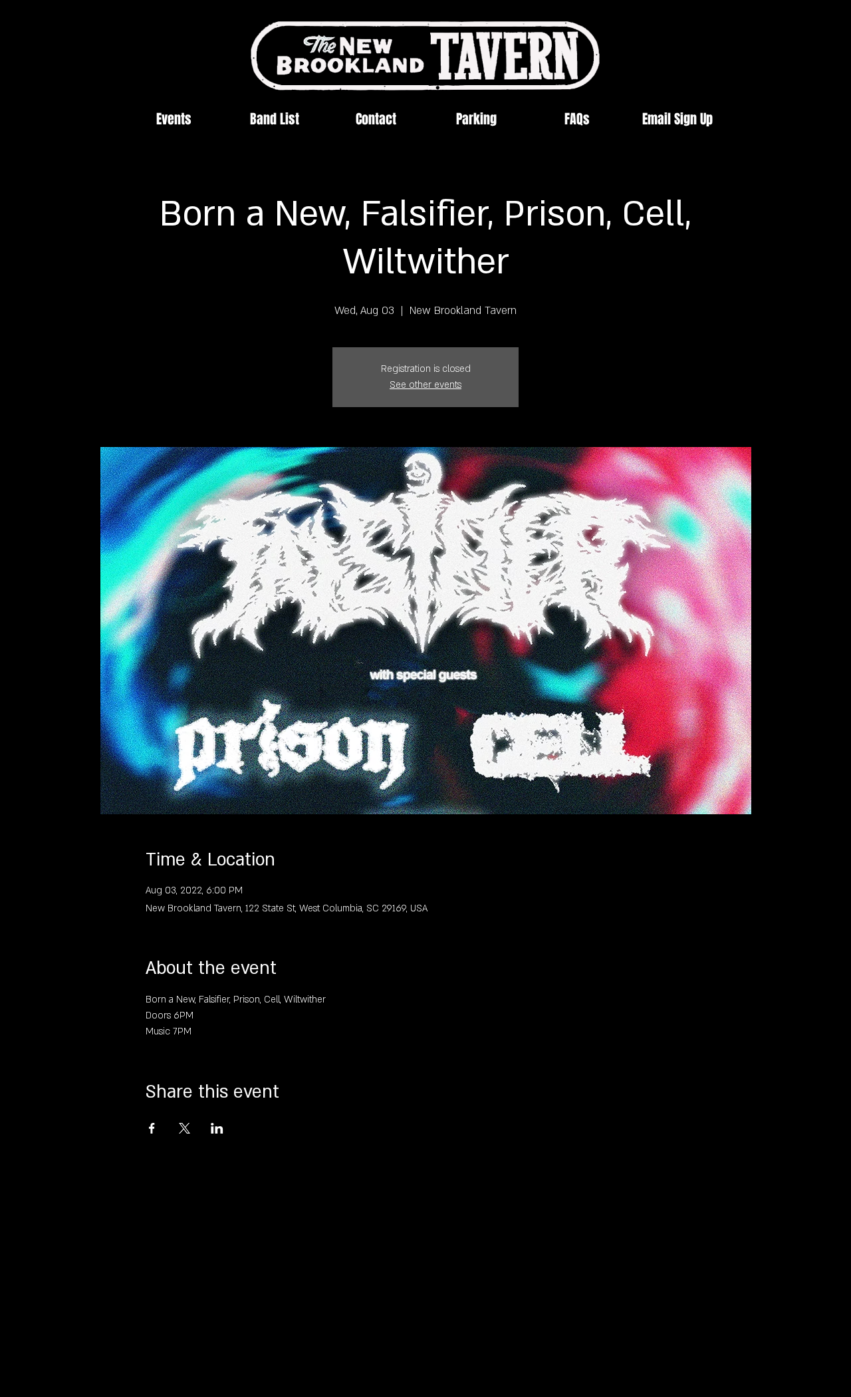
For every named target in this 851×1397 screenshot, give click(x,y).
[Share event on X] (184, 1128)
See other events (425, 385)
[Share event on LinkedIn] (217, 1128)
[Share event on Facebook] (152, 1128)
